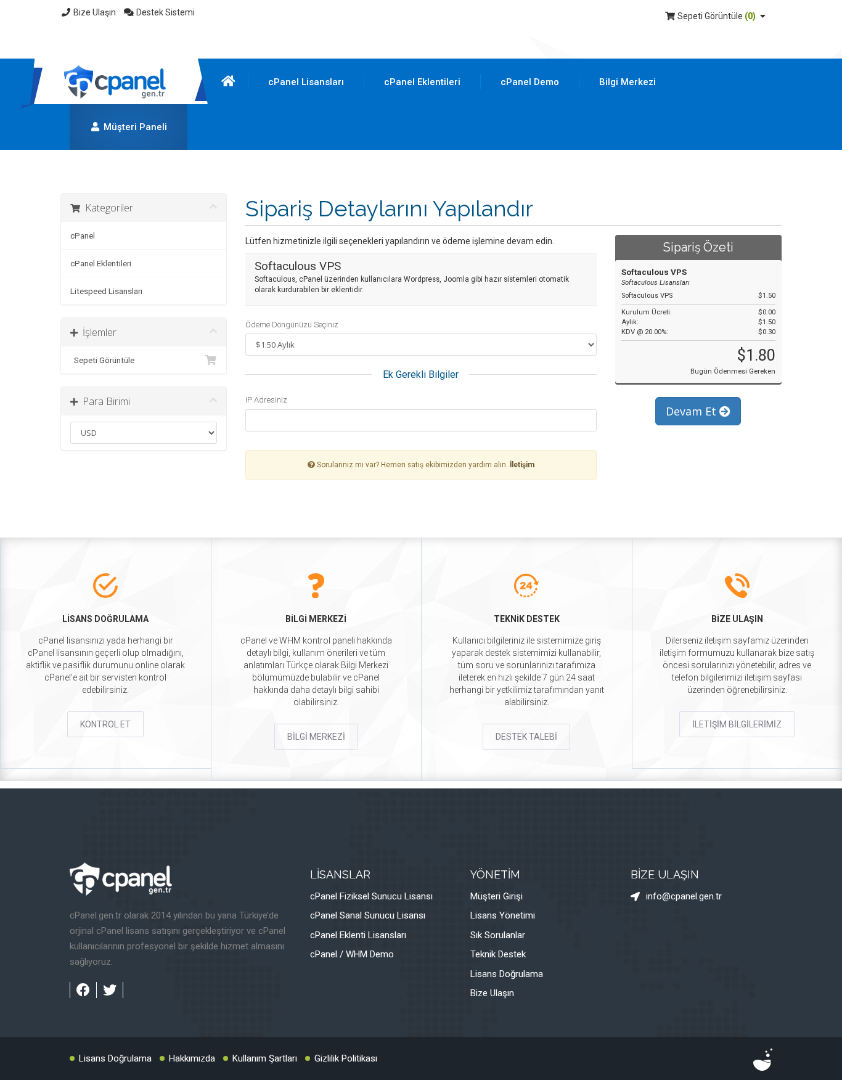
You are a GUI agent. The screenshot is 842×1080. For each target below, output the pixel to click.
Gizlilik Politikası (345, 1058)
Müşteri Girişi (496, 896)
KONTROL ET (105, 724)
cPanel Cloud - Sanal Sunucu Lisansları (365, 169)
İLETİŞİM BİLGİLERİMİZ (737, 724)
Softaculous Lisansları (450, 169)
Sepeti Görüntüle (716, 16)
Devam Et (692, 411)
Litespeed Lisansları (106, 291)
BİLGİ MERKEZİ (316, 737)
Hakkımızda (192, 1058)
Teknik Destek (498, 954)
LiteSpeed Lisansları (445, 136)
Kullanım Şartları (264, 1058)
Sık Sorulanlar (497, 935)
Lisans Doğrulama (506, 974)
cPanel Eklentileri (422, 82)
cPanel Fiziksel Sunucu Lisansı (371, 896)
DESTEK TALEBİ (526, 737)
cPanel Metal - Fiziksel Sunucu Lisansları (368, 136)
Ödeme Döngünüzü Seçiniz (291, 324)
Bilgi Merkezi (627, 82)
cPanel (82, 235)
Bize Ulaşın (94, 12)
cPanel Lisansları (306, 82)
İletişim (522, 464)
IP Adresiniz (266, 399)
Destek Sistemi (164, 12)
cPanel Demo (530, 82)
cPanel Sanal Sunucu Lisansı (367, 915)
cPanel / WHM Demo (352, 954)
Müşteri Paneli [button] (134, 127)
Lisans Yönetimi (502, 915)
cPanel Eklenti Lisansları (358, 935)
